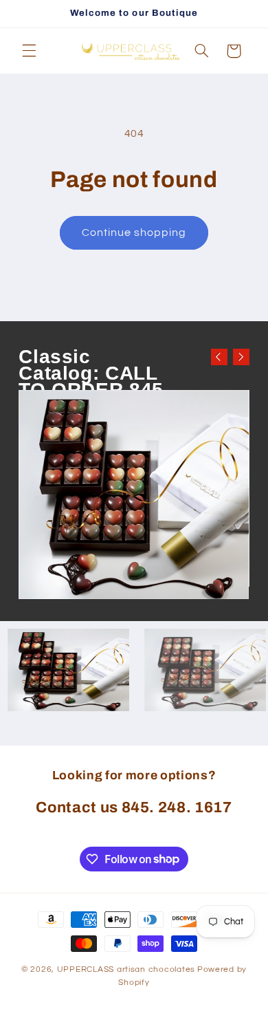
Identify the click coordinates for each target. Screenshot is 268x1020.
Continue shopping (134, 232)
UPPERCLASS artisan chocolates (126, 969)
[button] (29, 51)
